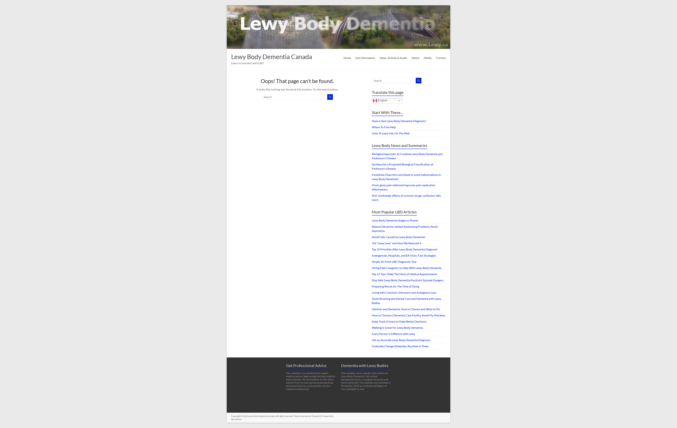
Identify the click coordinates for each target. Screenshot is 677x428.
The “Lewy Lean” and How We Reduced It (396, 243)
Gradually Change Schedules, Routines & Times (400, 346)
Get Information (365, 57)
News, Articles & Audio (393, 57)
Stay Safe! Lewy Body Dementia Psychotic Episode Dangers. (408, 280)
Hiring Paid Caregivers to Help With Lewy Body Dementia (406, 267)
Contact (441, 57)
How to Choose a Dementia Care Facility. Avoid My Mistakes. (409, 315)
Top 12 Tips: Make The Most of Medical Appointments (404, 274)
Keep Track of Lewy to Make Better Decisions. (399, 321)
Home (347, 57)
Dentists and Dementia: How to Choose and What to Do (406, 309)
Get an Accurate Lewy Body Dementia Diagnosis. (401, 340)
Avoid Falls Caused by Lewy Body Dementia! (398, 237)
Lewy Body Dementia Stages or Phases (395, 220)
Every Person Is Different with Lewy (393, 333)
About (415, 57)
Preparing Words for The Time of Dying (395, 286)
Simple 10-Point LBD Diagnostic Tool (394, 261)
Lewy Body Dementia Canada (271, 56)
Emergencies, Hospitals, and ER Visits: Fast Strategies (404, 255)
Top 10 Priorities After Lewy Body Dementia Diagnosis (404, 249)
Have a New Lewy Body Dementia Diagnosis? (399, 121)
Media (428, 57)
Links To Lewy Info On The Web (391, 133)
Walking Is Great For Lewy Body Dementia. (397, 327)
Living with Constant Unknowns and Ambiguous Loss (404, 292)
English (382, 100)
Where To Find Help (384, 127)
